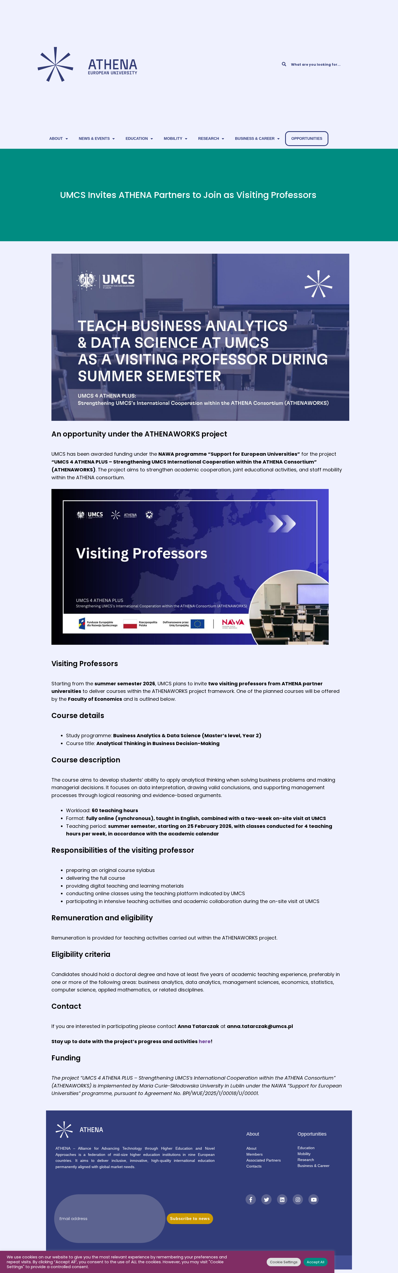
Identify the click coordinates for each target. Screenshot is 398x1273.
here (205, 1041)
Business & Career (255, 138)
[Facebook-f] (251, 1199)
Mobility (173, 138)
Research (208, 138)
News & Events (94, 138)
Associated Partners (263, 1160)
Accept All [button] (315, 1262)
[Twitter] (266, 1199)
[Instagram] (298, 1199)
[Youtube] (313, 1199)
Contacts (254, 1166)
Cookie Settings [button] (284, 1262)
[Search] (284, 64)
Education (137, 138)
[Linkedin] (282, 1199)
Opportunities (306, 138)
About (56, 138)
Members (254, 1154)
